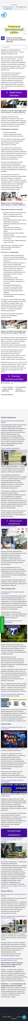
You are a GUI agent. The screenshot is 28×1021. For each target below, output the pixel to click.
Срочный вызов (19, 382)
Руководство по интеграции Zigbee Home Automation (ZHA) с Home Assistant (12, 839)
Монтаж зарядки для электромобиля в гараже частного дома (13, 917)
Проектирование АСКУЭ (9, 526)
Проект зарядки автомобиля (10, 448)
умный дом (22, 817)
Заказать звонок (2, 624)
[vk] (16, 5)
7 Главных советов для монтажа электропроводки (11, 621)
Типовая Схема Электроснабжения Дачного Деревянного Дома (12, 695)
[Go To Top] (24, 1017)
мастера (21, 671)
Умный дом (5, 753)
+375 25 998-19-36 (21, 7)
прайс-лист (14, 362)
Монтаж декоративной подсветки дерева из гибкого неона (12, 959)
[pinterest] (12, 5)
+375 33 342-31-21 (8, 7)
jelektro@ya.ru (9, 9)
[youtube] (14, 5)
